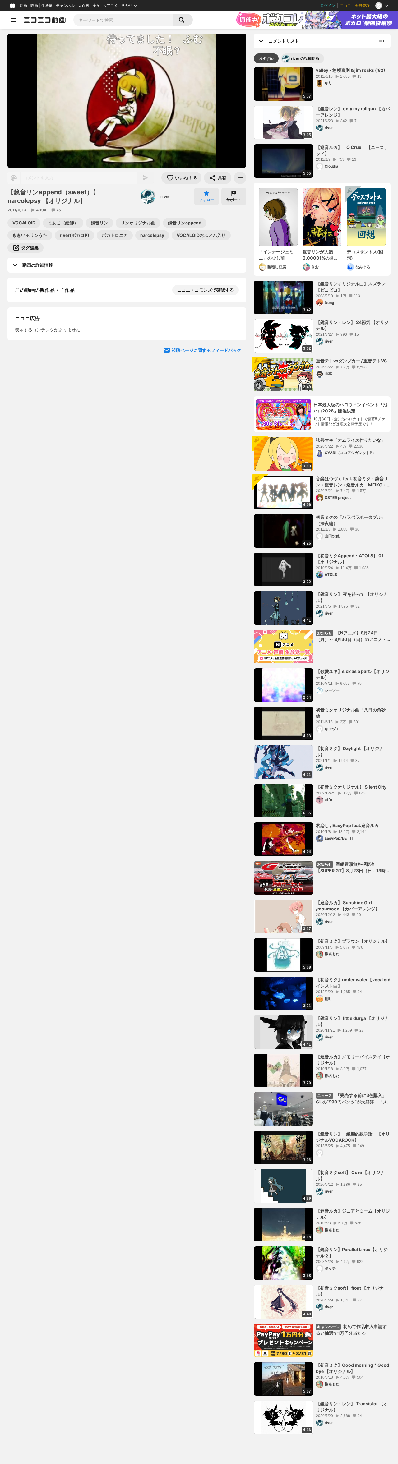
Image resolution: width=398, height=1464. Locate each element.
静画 (34, 5)
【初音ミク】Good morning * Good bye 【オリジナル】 (352, 1368)
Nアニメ (111, 5)
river (165, 196)
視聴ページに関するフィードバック (206, 471)
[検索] (183, 20)
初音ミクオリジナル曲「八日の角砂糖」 (351, 713)
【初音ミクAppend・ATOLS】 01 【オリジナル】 (350, 558)
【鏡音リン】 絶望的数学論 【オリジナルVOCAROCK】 (353, 1137)
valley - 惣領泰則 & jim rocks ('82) (350, 70)
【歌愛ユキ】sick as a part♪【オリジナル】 (352, 674)
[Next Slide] (234, 412)
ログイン (327, 5)
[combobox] (123, 20)
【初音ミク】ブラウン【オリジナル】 (353, 941)
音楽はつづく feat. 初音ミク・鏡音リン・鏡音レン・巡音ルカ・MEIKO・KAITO (352, 482)
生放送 (47, 5)
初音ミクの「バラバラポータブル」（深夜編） (351, 520)
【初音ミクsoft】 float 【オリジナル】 (350, 1291)
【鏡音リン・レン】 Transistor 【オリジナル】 (352, 1406)
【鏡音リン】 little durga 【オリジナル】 (352, 1021)
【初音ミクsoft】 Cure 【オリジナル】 (350, 1175)
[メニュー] (240, 178)
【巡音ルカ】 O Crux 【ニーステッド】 (352, 150)
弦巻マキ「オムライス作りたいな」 (351, 440)
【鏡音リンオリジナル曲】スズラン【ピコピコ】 (351, 286)
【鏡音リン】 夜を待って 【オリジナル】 (351, 597)
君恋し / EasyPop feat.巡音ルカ (347, 825)
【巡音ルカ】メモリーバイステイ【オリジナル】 (353, 1060)
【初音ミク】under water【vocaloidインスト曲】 (353, 982)
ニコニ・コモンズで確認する (205, 289)
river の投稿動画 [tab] (305, 58)
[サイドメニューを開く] (13, 20)
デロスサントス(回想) (365, 254)
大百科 (83, 5)
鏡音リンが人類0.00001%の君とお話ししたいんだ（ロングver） (320, 255)
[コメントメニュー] (382, 41)
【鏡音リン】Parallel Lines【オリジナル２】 (352, 1252)
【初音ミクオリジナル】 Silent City (351, 787)
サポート (233, 199)
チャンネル (65, 5)
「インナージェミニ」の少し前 (276, 254)
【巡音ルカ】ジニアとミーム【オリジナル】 (353, 1214)
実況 (96, 5)
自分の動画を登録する (50, 354)
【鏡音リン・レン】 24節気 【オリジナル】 (352, 325)
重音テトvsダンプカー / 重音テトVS (351, 360)
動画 (23, 5)
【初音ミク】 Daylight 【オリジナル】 (349, 751)
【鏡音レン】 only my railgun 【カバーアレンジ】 (353, 111)
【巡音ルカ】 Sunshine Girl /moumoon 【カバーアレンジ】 (348, 905)
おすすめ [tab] (266, 58)
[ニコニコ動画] (45, 20)
